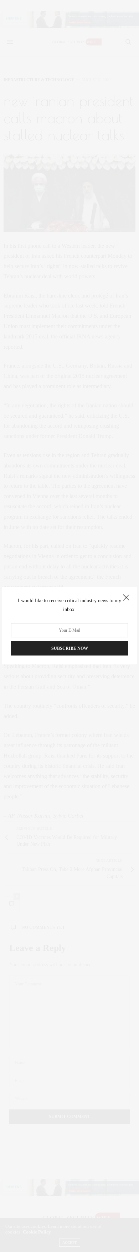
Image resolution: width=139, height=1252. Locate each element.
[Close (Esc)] (126, 598)
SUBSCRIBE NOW (69, 648)
